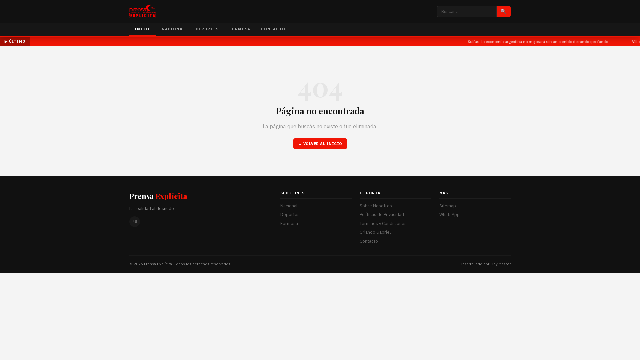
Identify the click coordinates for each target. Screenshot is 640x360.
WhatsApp (449, 214)
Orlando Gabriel (375, 232)
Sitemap (447, 206)
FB (134, 221)
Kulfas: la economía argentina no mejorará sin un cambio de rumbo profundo (532, 41)
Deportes (207, 28)
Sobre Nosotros (376, 206)
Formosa (240, 28)
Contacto (273, 28)
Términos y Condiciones (383, 223)
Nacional (173, 28)
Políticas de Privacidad (382, 214)
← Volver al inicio (320, 143)
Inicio (143, 28)
